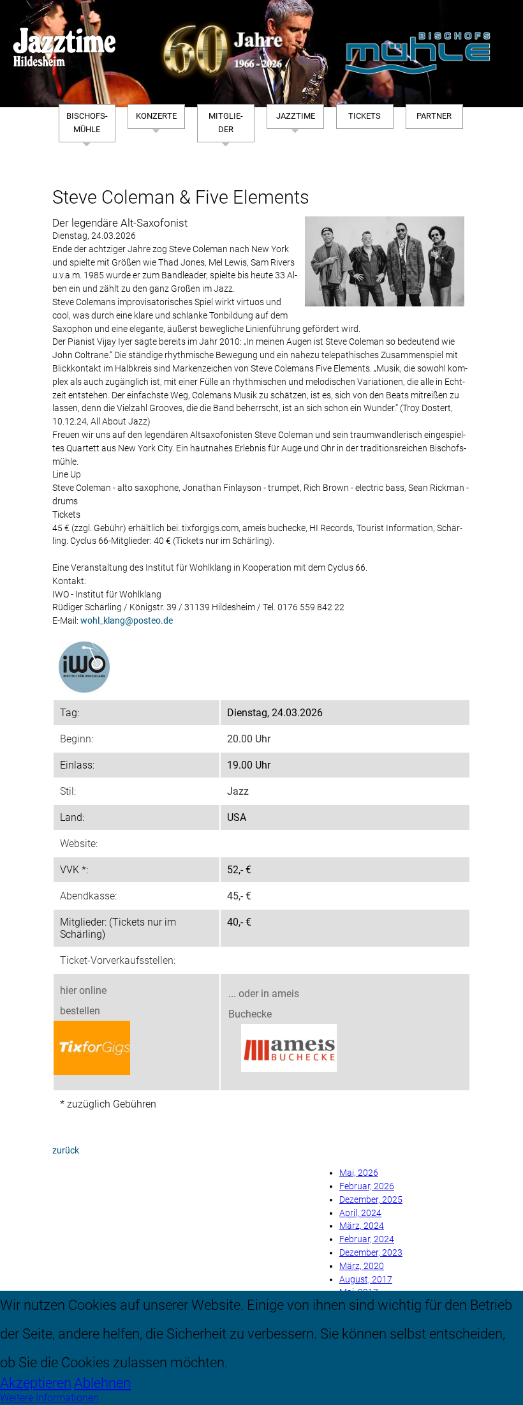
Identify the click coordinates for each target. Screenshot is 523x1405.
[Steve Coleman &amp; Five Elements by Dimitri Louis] (384, 261)
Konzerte (156, 116)
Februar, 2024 (366, 1239)
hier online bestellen (83, 1000)
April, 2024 (360, 1213)
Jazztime (295, 116)
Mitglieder (226, 122)
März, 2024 (361, 1226)
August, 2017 (365, 1279)
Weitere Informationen (49, 1398)
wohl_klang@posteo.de (126, 620)
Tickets (364, 116)
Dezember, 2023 (370, 1252)
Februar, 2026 (366, 1186)
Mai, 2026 (358, 1173)
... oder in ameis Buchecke (263, 1004)
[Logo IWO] (84, 667)
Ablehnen (102, 1382)
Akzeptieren (35, 1382)
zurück (65, 1150)
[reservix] (92, 1049)
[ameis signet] (289, 1049)
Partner (434, 116)
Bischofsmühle (87, 122)
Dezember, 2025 (370, 1199)
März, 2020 (361, 1266)
